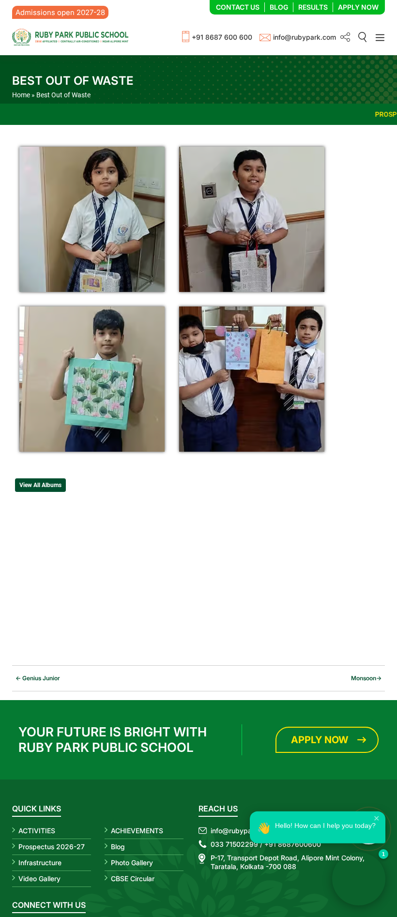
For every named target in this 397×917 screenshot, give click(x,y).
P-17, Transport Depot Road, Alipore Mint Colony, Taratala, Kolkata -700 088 (288, 862)
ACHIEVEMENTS (137, 830)
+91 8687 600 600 (222, 37)
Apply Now (358, 7)
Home (21, 95)
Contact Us (238, 7)
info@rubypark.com (304, 37)
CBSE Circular (132, 878)
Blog (279, 7)
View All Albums (40, 485)
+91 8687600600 (292, 844)
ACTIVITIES (36, 830)
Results (313, 7)
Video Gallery (39, 878)
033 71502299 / (236, 844)
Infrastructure (39, 862)
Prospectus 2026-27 (51, 846)
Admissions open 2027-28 (60, 12)
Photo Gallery (132, 862)
